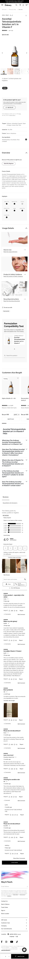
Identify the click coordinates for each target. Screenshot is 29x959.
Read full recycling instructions (12, 301)
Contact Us (9, 895)
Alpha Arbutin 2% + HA (9, 398)
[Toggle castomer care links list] (26, 923)
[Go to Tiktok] (17, 942)
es (15, 936)
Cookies (21, 949)
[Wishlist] (26, 15)
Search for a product (11, 355)
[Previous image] (2, 53)
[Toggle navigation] (2, 5)
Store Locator (5, 913)
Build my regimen (8, 163)
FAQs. (19, 113)
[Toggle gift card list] (26, 920)
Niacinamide (6, 311)
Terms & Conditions (5, 947)
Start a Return (5, 904)
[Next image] (26, 53)
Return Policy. (12, 115)
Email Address (5, 886)
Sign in (3, 910)
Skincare (4, 9)
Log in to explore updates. (14, 2)
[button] (26, 152)
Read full (10, 251)
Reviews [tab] (6, 497)
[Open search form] (16, 5)
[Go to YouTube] (11, 942)
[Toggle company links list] (26, 925)
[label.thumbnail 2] (10, 71)
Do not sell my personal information (9, 949)
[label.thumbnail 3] (17, 71)
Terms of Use (22, 894)
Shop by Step (12, 9)
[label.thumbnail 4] (24, 71)
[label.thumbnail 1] (4, 71)
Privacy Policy (15, 894)
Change (19, 934)
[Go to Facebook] (1, 942)
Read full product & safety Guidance (13, 276)
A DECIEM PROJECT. (5, 950)
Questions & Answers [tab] (10, 503)
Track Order (4, 907)
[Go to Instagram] (6, 942)
